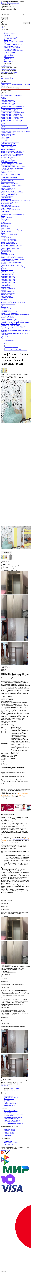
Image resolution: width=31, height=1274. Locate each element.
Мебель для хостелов (7, 316)
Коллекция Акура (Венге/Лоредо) (10, 324)
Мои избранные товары (11, 1142)
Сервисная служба (9, 52)
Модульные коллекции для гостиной (11, 185)
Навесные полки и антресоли (9, 183)
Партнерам (7, 40)
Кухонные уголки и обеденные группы (12, 106)
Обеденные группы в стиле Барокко (11, 152)
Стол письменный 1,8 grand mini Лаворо (12, 112)
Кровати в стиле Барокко (8, 143)
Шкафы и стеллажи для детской (10, 202)
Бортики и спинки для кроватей (10, 206)
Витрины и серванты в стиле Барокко (12, 168)
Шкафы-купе (4, 138)
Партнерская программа (11, 46)
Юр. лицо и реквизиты (11, 49)
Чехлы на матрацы (6, 300)
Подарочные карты (6, 338)
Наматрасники (5, 299)
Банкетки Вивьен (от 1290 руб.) (10, 240)
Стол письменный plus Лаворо (10, 118)
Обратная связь (5, 1150)
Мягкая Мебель (5, 226)
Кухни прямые (5, 211)
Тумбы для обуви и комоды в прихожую (12, 259)
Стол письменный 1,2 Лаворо (9, 111)
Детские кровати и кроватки (9, 194)
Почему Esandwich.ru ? (10, 38)
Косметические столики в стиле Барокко (13, 166)
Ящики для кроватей (7, 205)
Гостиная (3, 172)
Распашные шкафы (6, 135)
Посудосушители (6, 223)
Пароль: (3, 23)
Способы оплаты (9, 1099)
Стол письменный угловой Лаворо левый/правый (15, 131)
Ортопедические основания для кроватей (13, 302)
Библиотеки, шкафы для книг (9, 177)
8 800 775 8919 (5, 27)
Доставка (7, 1100)
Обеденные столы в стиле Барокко (11, 155)
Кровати (3, 98)
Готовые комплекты (6, 189)
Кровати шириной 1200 (8, 101)
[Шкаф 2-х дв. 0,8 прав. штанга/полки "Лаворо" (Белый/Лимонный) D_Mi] (4, 559)
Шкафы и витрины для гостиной (10, 176)
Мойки (3, 222)
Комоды (3, 97)
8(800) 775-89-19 (14, 1088)
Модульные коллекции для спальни (11, 265)
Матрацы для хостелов (7, 317)
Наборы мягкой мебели (7, 242)
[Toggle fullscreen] (3, 1271)
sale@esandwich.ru (13, 1090)
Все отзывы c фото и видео (9, 72)
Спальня (3, 263)
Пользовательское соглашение (13, 44)
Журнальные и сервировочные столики (12, 179)
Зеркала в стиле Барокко (8, 149)
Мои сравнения (8, 1144)
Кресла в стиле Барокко (8, 159)
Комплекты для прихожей (8, 256)
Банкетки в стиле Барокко (8, 157)
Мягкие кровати (5, 287)
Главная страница (9, 340)
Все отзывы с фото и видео (9, 69)
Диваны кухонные (6, 217)
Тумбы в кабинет (6, 251)
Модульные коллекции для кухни (10, 209)
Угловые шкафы (5, 137)
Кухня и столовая (6, 208)
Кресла (3, 233)
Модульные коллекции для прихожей (12, 257)
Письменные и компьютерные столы (11, 108)
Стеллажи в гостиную (7, 182)
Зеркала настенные (6, 294)
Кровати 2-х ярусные (7, 196)
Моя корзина (8, 1141)
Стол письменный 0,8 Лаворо (9, 109)
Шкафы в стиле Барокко (8, 165)
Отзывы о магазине (10, 1103)
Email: (3, 21)
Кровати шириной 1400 (8, 277)
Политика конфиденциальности (13, 50)
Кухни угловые (5, 213)
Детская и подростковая (8, 188)
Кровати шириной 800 (7, 105)
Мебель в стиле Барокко (8, 140)
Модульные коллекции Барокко (10, 142)
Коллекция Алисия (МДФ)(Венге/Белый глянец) (15, 322)
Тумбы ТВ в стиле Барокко (9, 162)
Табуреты (3, 220)
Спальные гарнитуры (7, 270)
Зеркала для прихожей (7, 260)
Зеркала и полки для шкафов (9, 313)
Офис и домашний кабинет (9, 243)
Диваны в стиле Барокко (8, 160)
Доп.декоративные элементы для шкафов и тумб (15, 314)
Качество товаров (9, 55)
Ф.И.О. (3, 8)
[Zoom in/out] (5, 1271)
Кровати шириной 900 (7, 274)
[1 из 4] (14, 594)
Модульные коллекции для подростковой (13, 192)
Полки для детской (6, 203)
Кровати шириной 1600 (8, 103)
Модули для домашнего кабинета (10, 248)
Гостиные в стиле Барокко (8, 148)
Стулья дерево (5, 219)
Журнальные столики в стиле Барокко (12, 154)
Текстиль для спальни (7, 297)
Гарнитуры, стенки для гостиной (10, 174)
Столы (3, 216)
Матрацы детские (6, 199)
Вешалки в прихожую (7, 254)
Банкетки (3, 236)
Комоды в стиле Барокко (8, 171)
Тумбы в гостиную (6, 186)
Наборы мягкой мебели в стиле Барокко (12, 151)
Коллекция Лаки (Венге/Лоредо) (10, 325)
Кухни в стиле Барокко (7, 146)
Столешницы (5, 225)
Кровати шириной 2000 (8, 282)
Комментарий (5, 14)
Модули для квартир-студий (9, 319)
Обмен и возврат (9, 57)
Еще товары (4, 336)
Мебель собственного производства (11, 95)
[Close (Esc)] (1, 1271)
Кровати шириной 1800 (8, 280)
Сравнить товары (6, 83)
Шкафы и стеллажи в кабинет (9, 246)
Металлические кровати (8, 288)
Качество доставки (9, 54)
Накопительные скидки (11, 37)
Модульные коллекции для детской (11, 191)
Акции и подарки (9, 33)
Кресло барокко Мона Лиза (9, 234)
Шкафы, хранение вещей (8, 134)
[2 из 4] (14, 617)
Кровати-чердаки (6, 197)
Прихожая (4, 253)
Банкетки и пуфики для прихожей (11, 262)
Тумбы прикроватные (7, 132)
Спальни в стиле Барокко (8, 145)
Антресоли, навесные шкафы (9, 311)
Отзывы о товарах (9, 1105)
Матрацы (3, 290)
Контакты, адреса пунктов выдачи (14, 41)
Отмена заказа (8, 58)
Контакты (7, 35)
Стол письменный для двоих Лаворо (11, 120)
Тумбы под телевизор (7, 180)
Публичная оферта (9, 43)
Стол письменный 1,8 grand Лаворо (11, 114)
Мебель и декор (8, 344)
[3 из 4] (14, 641)
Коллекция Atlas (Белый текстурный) (12, 321)
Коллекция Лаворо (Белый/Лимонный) (15, 350)
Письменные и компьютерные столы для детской (15, 200)
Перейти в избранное (7, 78)
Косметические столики (8, 293)
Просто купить (8, 1096)
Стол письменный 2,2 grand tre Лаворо (12, 117)
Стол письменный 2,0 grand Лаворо (11, 115)
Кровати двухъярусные (7, 100)
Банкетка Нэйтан (6, 237)
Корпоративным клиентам (12, 47)
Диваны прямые (5, 228)
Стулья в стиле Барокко (7, 169)
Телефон (3, 6)
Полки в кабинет (6, 250)
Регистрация (7, 66)
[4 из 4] (14, 664)
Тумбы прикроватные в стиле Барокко (12, 163)
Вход (2, 66)
